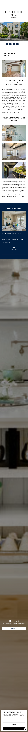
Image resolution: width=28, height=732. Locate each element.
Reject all (14, 721)
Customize (14, 724)
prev (12, 248)
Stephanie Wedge (5, 187)
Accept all (14, 728)
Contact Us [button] (14, 628)
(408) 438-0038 (8, 117)
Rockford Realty (6, 184)
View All (14, 252)
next (15, 248)
